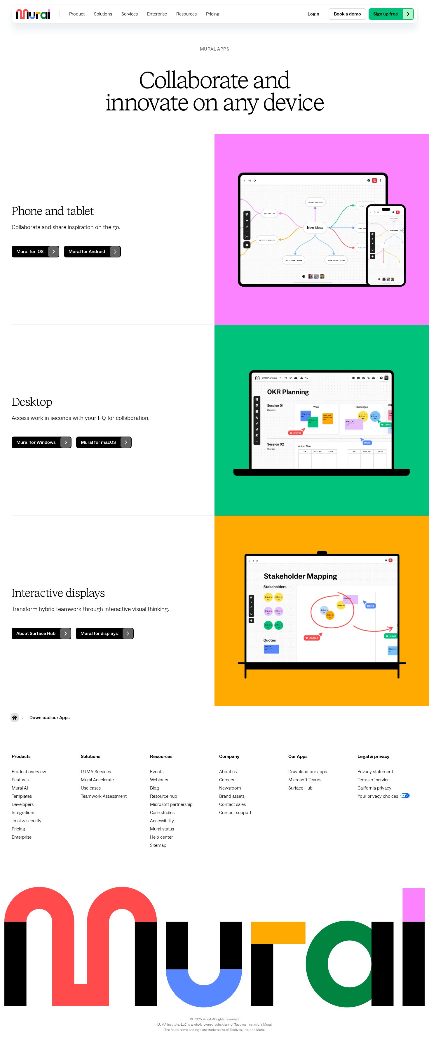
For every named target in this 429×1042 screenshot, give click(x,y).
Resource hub (163, 796)
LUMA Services (96, 772)
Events (156, 772)
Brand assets (232, 796)
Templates (22, 796)
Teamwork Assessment (104, 796)
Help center (161, 837)
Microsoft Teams (304, 780)
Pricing (18, 829)
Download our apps (307, 772)
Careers (226, 780)
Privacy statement (375, 772)
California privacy (374, 788)
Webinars (159, 780)
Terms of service (374, 780)
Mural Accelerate (97, 780)
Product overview (29, 772)
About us (228, 772)
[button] (76, 14)
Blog (154, 788)
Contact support (235, 813)
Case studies (162, 813)
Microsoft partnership (171, 804)
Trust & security (26, 821)
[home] (33, 14)
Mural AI (20, 788)
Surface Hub (300, 788)
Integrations (23, 813)
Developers (23, 804)
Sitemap (158, 845)
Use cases (91, 788)
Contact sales (232, 804)
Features (20, 780)
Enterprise (22, 837)
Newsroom (230, 788)
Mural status (162, 829)
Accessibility (162, 821)
